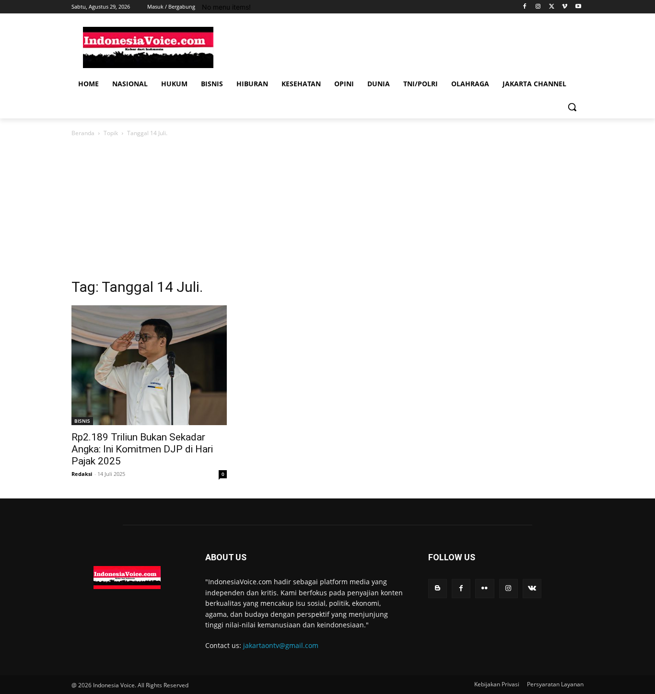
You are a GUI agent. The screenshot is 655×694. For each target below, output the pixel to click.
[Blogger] (437, 588)
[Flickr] (484, 588)
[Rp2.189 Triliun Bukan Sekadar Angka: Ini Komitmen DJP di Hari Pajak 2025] (149, 365)
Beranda (82, 133)
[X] (551, 6)
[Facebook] (524, 6)
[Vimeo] (564, 6)
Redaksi (81, 473)
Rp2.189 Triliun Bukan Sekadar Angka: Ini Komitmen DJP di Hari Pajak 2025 (142, 449)
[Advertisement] (327, 210)
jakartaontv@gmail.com (280, 645)
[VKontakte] (532, 588)
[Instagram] (538, 6)
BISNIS (82, 420)
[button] (572, 106)
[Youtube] (578, 6)
